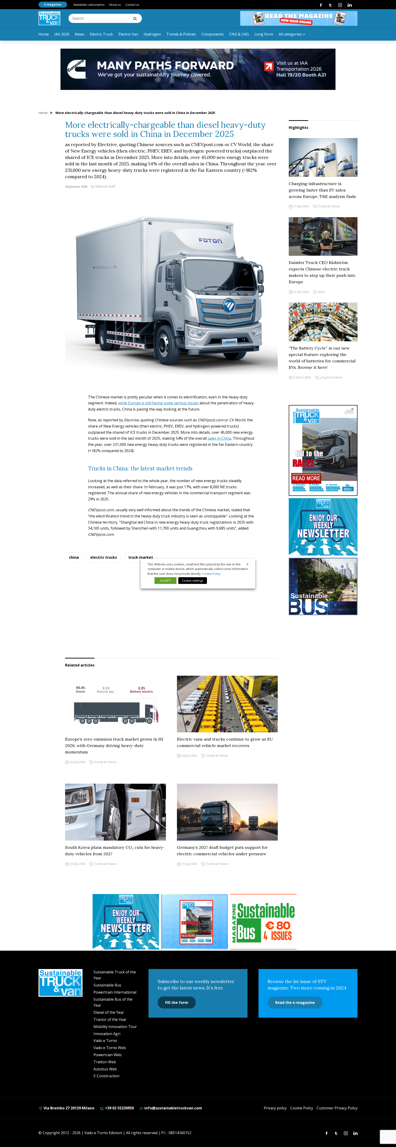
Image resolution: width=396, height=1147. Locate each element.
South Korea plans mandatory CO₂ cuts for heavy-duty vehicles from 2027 (115, 850)
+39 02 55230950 (119, 1108)
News (79, 34)
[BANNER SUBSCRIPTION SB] (263, 922)
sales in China (219, 438)
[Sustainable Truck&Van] (49, 18)
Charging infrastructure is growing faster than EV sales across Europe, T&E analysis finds (322, 190)
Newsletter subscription (89, 5)
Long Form (263, 34)
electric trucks (103, 557)
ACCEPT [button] (165, 580)
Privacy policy (275, 1108)
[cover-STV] (323, 450)
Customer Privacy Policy (337, 1108)
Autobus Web (105, 1069)
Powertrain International (115, 992)
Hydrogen (152, 34)
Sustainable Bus (107, 985)
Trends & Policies (181, 34)
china (74, 557)
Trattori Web (105, 1061)
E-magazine (52, 4)
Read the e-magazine (295, 1002)
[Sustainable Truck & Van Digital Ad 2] (198, 69)
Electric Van (128, 34)
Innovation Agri (107, 1033)
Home (43, 34)
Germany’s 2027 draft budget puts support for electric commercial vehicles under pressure (222, 850)
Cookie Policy (301, 1108)
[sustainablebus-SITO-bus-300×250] (323, 586)
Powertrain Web (107, 1054)
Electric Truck (101, 34)
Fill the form (176, 1002)
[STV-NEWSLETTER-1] (323, 526)
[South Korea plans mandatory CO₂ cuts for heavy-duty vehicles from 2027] (115, 812)
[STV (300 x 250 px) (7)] (194, 922)
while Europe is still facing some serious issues (158, 402)
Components (212, 34)
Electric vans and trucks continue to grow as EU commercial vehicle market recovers (225, 742)
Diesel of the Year (109, 1012)
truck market (140, 557)
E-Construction (106, 1075)
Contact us (132, 5)
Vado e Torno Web (110, 1047)
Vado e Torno (105, 1040)
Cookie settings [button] (192, 580)
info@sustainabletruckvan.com (172, 1108)
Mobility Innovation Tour (115, 1026)
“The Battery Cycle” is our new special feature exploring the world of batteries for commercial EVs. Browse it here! (322, 357)
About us (115, 5)
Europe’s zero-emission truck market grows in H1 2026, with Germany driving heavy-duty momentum (114, 745)
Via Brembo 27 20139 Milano (68, 1108)
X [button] (247, 564)
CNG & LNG (239, 34)
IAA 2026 (61, 34)
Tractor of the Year (110, 1019)
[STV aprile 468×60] (299, 18)
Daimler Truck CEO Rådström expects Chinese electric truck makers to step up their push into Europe (322, 272)
